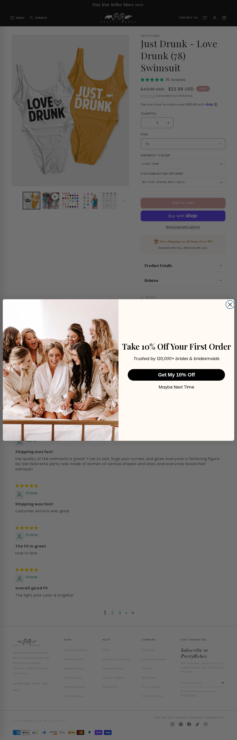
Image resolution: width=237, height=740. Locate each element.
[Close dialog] (230, 304)
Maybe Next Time (176, 387)
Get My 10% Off (176, 375)
